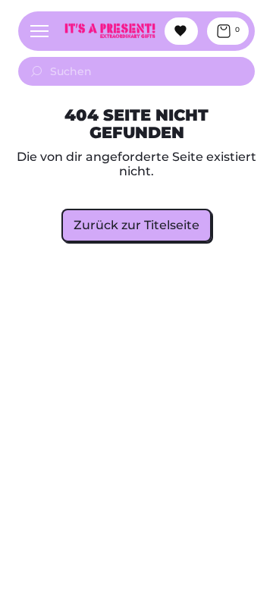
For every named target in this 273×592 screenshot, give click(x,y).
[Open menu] (39, 31)
